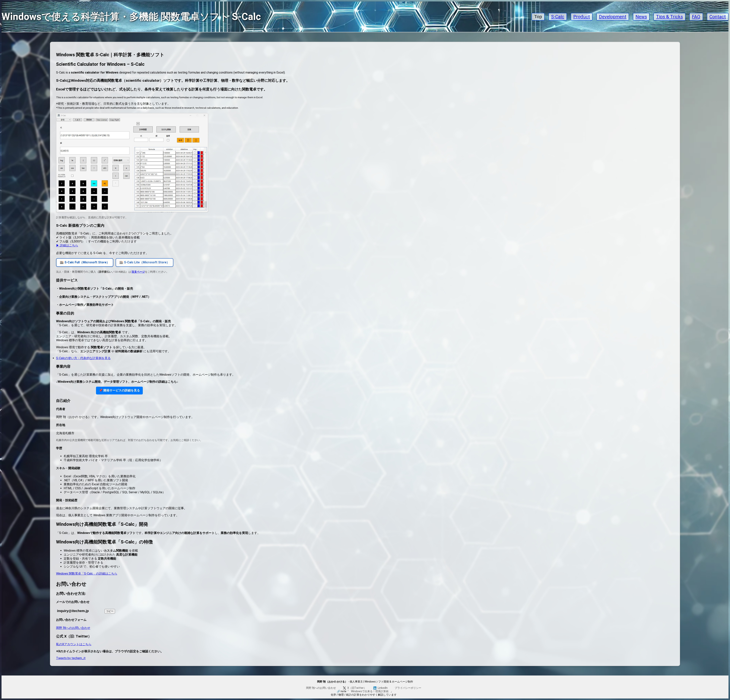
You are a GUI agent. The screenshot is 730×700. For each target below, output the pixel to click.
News (641, 16)
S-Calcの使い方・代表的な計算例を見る (83, 358)
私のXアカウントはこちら (73, 644)
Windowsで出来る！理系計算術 (370, 691)
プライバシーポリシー (408, 687)
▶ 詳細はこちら (67, 245)
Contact (717, 16)
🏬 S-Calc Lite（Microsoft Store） (144, 262)
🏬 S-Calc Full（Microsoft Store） (85, 262)
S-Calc (557, 16)
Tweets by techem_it (71, 658)
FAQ (696, 16)
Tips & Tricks (669, 16)
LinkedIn (382, 687)
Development (612, 16)
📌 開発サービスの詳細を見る (119, 390)
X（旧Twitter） (357, 687)
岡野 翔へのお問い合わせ (73, 628)
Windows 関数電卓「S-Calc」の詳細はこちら (86, 573)
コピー (109, 611)
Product (581, 16)
